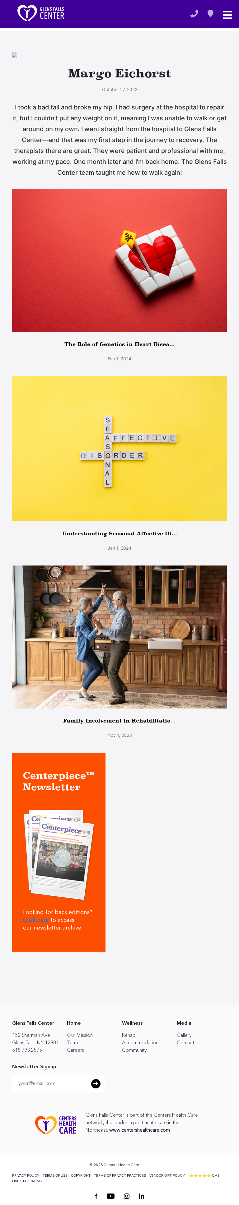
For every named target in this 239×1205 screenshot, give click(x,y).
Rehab (129, 1035)
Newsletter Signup (34, 1066)
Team (73, 1042)
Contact (185, 1042)
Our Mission (80, 1035)
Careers (75, 1050)
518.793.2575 (27, 1050)
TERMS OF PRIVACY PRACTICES (120, 1175)
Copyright (81, 1175)
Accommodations (141, 1042)
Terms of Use (55, 1175)
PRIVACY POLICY (25, 1175)
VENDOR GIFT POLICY (167, 1175)
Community (134, 1050)
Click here (36, 920)
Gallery (184, 1035)
